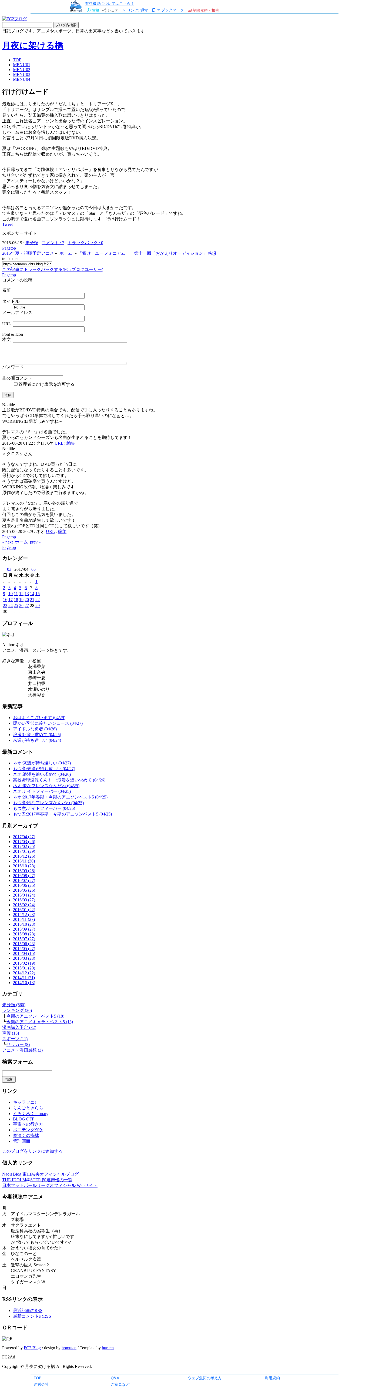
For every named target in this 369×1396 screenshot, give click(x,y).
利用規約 (272, 1377)
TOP (37, 1377)
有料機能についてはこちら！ (109, 3)
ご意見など (120, 1384)
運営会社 (41, 1384)
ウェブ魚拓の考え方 (205, 1377)
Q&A (115, 1377)
